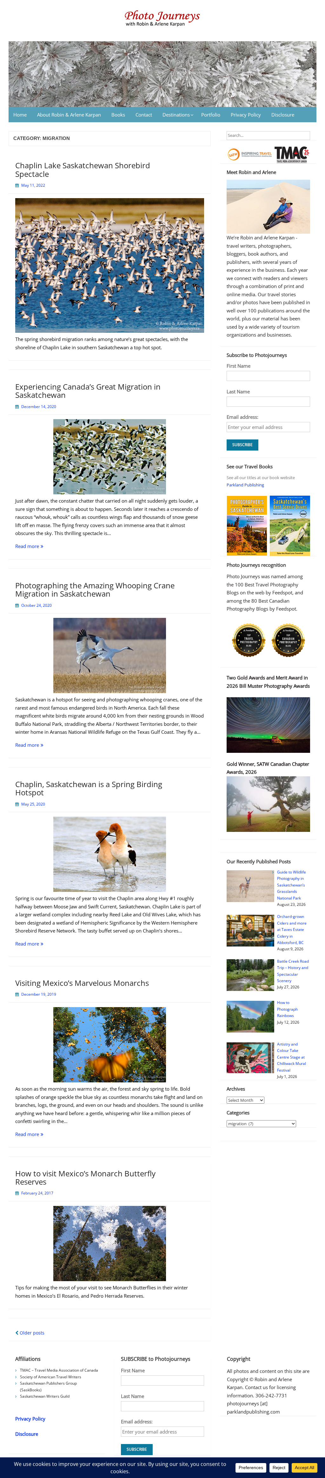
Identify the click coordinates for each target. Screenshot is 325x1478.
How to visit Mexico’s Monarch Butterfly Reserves (85, 1177)
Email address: (242, 417)
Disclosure (282, 114)
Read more (42, 547)
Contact (144, 114)
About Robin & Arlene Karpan (69, 114)
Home (20, 114)
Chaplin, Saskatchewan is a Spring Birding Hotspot (88, 788)
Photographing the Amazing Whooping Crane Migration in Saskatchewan (95, 589)
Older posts (31, 1333)
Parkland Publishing (245, 485)
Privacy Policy (246, 114)
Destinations (176, 114)
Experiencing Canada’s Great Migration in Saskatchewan (88, 390)
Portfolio (210, 114)
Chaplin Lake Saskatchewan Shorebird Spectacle (82, 169)
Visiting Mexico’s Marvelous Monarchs (82, 983)
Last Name (238, 391)
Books (118, 114)
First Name (238, 366)
